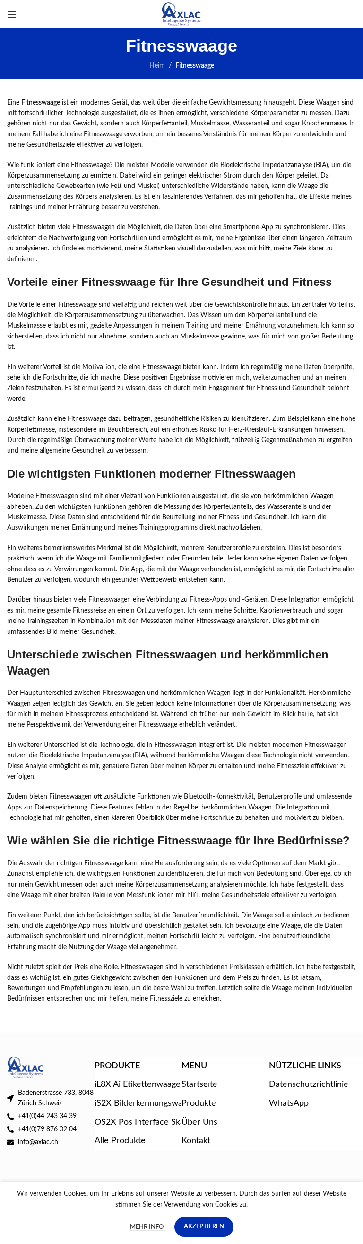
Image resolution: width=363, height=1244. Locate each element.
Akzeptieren (204, 1227)
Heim (157, 65)
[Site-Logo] (181, 13)
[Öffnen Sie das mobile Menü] (11, 14)
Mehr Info (147, 1227)
